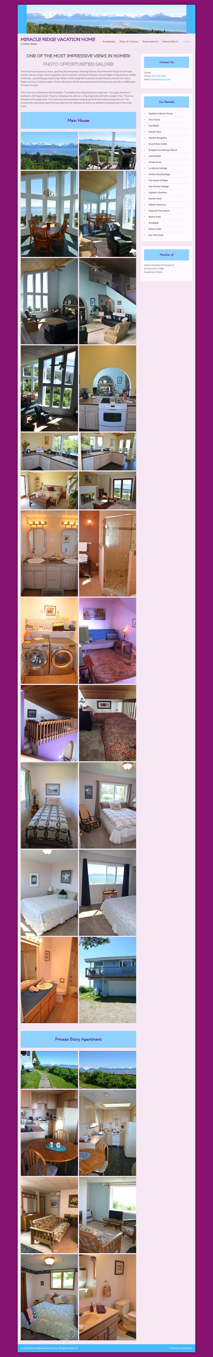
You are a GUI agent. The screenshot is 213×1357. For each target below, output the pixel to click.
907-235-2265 (159, 76)
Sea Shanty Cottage (159, 186)
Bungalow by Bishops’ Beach (163, 150)
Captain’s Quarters (158, 192)
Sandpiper (154, 223)
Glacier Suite (155, 229)
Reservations (150, 41)
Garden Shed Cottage (159, 174)
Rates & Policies (129, 41)
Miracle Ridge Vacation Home (58, 39)
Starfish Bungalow (158, 138)
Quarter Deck (155, 198)
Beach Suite (155, 217)
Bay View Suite (156, 235)
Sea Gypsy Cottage (158, 180)
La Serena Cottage (158, 168)
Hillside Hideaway (157, 204)
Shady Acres (155, 162)
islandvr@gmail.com (160, 79)
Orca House (154, 119)
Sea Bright (154, 125)
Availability (109, 41)
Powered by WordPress (180, 1348)
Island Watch (170, 41)
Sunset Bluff (155, 156)
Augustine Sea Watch (159, 210)
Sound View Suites (158, 144)
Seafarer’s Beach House (161, 113)
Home (186, 41)
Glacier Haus (155, 131)
